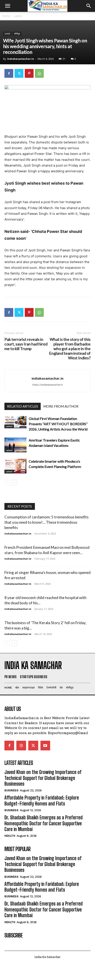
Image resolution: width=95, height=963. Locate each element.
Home (6, 16)
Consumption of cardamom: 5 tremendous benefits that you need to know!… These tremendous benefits (46, 522)
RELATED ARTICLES (22, 406)
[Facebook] (8, 73)
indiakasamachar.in (20, 58)
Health (9, 835)
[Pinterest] (29, 73)
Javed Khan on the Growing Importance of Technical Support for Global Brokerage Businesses (43, 778)
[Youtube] (45, 745)
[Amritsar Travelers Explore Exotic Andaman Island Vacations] (15, 445)
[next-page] (14, 482)
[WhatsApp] (39, 73)
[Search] (89, 6)
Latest (18, 16)
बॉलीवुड (17, 33)
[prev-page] (7, 482)
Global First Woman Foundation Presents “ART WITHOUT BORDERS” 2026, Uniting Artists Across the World (58, 423)
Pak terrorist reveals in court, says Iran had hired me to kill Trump (26, 344)
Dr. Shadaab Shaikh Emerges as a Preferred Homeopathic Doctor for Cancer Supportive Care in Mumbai (43, 823)
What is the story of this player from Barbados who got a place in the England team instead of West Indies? (70, 348)
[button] (7, 6)
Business (11, 790)
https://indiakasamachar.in (47, 384)
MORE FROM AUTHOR (60, 406)
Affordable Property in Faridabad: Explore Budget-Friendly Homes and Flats (41, 800)
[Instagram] (21, 745)
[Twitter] (19, 73)
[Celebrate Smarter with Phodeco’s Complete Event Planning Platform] (15, 466)
